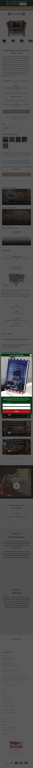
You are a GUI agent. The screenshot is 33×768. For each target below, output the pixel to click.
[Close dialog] (31, 355)
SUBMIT (16, 411)
